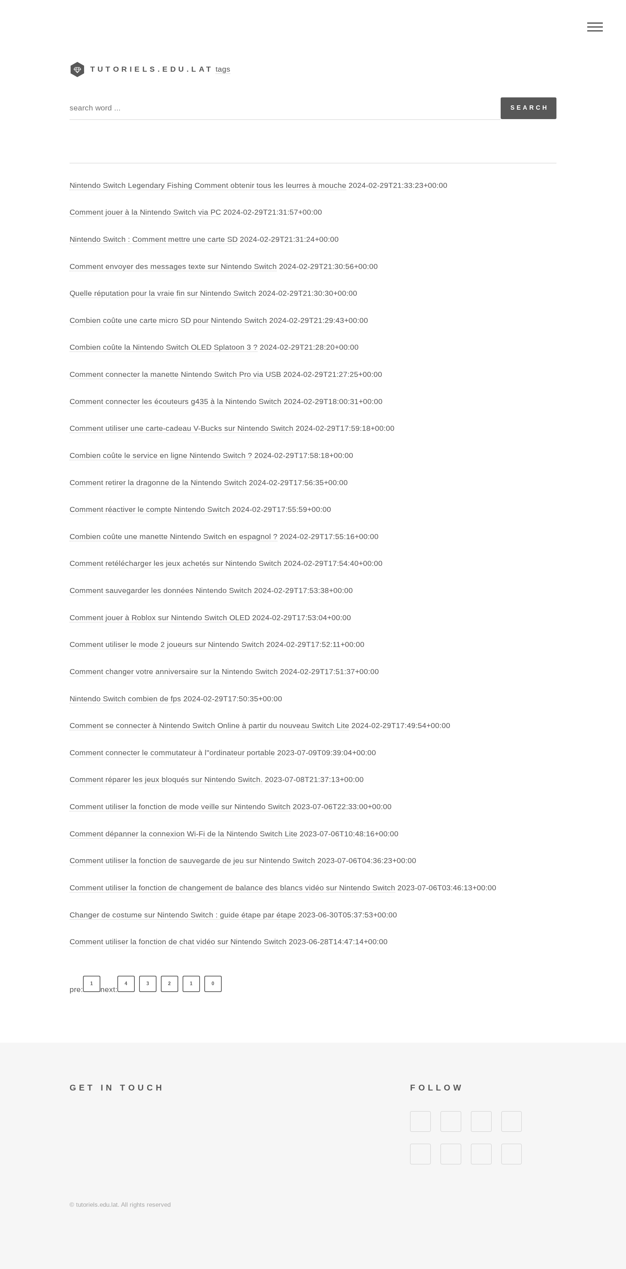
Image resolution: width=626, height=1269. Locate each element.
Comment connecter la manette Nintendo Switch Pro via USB (175, 374)
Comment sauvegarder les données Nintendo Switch (161, 590)
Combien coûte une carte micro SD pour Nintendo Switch (168, 320)
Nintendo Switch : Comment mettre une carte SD (154, 239)
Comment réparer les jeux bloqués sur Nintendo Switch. (166, 779)
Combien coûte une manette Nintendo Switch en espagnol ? (173, 536)
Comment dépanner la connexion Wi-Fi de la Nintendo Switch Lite (183, 833)
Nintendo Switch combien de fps (125, 698)
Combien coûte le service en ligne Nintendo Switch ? (161, 455)
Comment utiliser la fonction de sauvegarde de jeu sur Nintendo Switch (192, 860)
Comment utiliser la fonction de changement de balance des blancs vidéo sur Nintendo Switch (232, 887)
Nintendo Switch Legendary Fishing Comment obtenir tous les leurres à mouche (208, 185)
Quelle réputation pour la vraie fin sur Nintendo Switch (163, 293)
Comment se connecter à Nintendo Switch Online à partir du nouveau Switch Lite (209, 725)
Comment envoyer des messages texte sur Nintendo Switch (173, 266)
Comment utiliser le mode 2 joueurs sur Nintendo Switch (167, 644)
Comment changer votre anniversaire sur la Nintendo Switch (174, 671)
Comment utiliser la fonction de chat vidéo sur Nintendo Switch (178, 941)
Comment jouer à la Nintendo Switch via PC (145, 212)
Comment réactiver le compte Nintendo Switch (150, 509)
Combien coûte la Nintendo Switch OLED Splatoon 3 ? (164, 347)
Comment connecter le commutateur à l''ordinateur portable (172, 752)
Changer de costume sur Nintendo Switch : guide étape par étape (183, 915)
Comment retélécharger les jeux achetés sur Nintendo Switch (175, 563)
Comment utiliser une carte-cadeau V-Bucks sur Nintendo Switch (181, 428)
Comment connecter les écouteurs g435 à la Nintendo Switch (175, 401)
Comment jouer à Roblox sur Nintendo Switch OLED (160, 617)
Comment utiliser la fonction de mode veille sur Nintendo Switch (180, 806)
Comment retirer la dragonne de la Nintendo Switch (158, 482)
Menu (595, 27)
